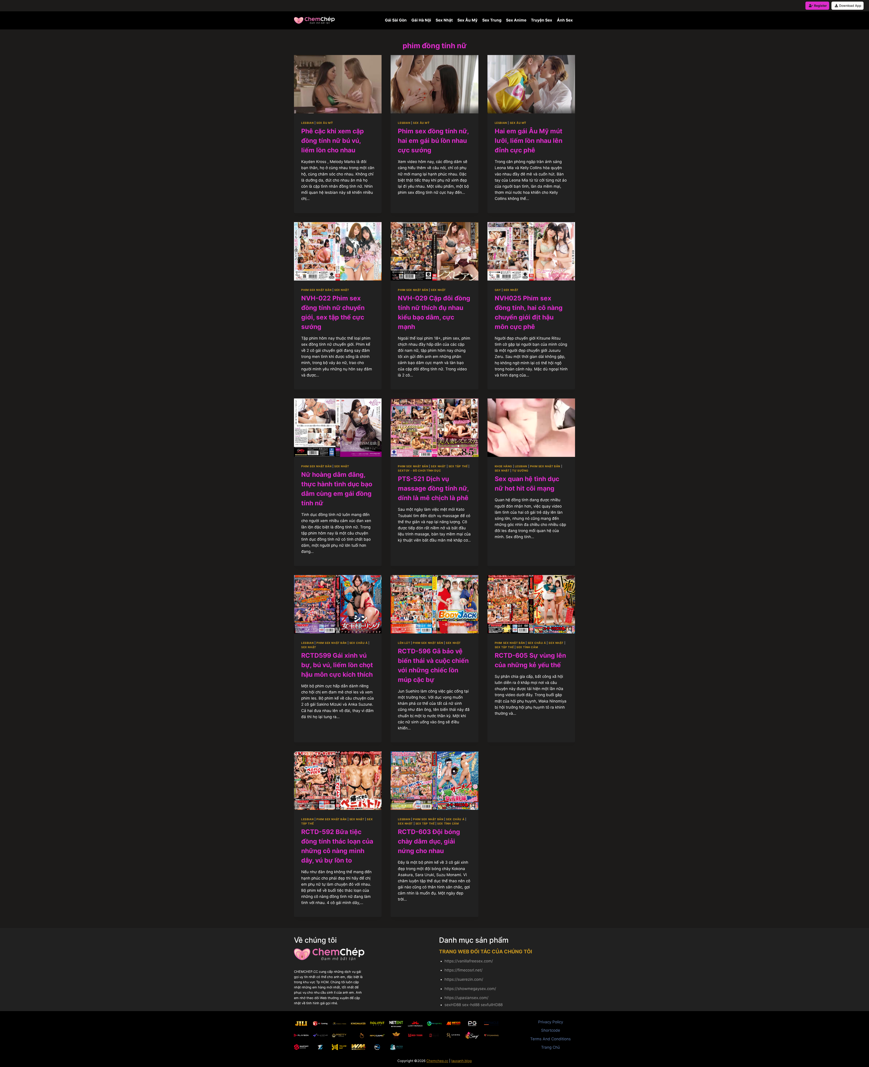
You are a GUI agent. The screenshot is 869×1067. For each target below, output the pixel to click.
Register (820, 5)
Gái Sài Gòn (396, 20)
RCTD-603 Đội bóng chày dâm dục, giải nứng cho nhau (429, 841)
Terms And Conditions (550, 1039)
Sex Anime (516, 20)
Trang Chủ (550, 1047)
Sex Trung (491, 20)
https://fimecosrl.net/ (463, 970)
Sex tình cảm (527, 647)
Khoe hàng (503, 466)
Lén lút (404, 643)
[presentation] (338, 84)
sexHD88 (452, 1004)
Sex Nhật (444, 20)
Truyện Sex (541, 20)
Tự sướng (520, 470)
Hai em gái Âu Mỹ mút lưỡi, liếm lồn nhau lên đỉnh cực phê (528, 140)
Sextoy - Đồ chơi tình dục (419, 470)
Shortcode (550, 1030)
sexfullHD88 (492, 1004)
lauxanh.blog (461, 1061)
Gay (498, 290)
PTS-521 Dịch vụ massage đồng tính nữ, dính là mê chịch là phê (433, 488)
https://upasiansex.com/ (466, 997)
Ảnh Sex (565, 20)
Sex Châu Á (358, 643)
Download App (850, 5)
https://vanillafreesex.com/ (468, 961)
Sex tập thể (458, 466)
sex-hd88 (471, 1004)
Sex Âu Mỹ (467, 20)
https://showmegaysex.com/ (470, 988)
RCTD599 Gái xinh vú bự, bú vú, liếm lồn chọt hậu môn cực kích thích (337, 665)
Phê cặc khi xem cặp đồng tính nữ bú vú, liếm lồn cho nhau (332, 140)
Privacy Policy (550, 1022)
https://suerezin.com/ (463, 979)
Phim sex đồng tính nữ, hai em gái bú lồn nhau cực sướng (433, 140)
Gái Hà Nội (421, 20)
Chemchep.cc (437, 1061)
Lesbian (307, 123)
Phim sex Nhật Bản (316, 290)
